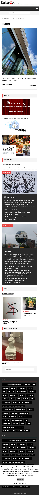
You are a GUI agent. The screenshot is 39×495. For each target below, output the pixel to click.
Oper (20, 416)
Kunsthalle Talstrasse (16, 406)
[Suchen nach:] (19, 13)
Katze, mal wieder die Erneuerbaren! (17, 212)
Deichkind (32, 392)
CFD (4, 392)
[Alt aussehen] (19, 193)
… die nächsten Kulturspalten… (11, 165)
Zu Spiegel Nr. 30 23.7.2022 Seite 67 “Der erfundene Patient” (19, 267)
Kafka (32, 399)
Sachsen (15, 424)
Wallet (19, 431)
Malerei (5, 413)
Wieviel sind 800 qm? (12, 214)
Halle (12, 399)
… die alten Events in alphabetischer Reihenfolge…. (17, 168)
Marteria (14, 413)
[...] (16, 209)
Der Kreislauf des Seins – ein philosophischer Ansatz (15, 281)
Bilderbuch (21, 388)
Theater (20, 427)
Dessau (5, 395)
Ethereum (30, 395)
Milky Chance (23, 413)
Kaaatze (25, 399)
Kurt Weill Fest (8, 409)
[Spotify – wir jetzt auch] (12, 308)
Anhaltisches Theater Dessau (12, 385)
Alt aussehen (10, 197)
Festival (5, 399)
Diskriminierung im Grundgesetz (16, 217)
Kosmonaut (7, 402)
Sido (28, 424)
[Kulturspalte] (19, 5)
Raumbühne (6, 424)
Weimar (26, 431)
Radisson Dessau (17, 420)
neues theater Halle (9, 416)
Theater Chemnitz (9, 431)
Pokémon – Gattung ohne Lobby (30, 314)
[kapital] (19, 74)
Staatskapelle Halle (9, 427)
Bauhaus (5, 388)
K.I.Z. (18, 399)
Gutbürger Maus (10, 219)
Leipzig (30, 409)
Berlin (13, 388)
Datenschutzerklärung (20, 483)
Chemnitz (11, 392)
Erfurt (22, 395)
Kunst (5, 406)
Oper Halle (27, 416)
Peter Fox (6, 420)
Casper (30, 388)
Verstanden (20, 479)
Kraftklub (16, 402)
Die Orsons (13, 395)
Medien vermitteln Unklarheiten (16, 278)
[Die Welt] (19, 247)
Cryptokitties (21, 392)
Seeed (22, 424)
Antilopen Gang (29, 385)
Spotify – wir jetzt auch (10, 323)
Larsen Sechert (20, 409)
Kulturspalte (26, 402)
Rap (26, 420)
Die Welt (8, 251)
